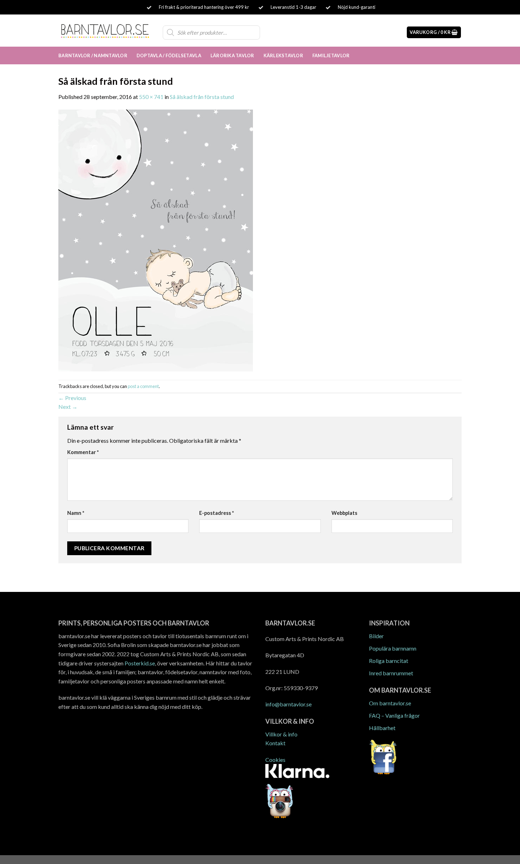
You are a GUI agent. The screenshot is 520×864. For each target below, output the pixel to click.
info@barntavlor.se (288, 704)
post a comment (143, 386)
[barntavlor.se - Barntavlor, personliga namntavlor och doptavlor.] (105, 30)
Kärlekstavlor (283, 55)
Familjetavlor (330, 55)
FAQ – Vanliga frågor (394, 715)
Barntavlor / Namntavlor (92, 55)
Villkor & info (281, 734)
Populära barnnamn (392, 648)
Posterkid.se (140, 663)
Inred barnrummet (391, 673)
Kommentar (83, 452)
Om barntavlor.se (390, 703)
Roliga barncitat (388, 660)
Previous (72, 397)
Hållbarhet (382, 727)
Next (67, 406)
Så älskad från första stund (202, 96)
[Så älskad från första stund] (155, 239)
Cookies (275, 759)
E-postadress (216, 513)
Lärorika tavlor (232, 55)
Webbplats (344, 513)
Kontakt (275, 743)
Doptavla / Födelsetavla (169, 55)
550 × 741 (151, 96)
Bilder (376, 636)
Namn (75, 513)
